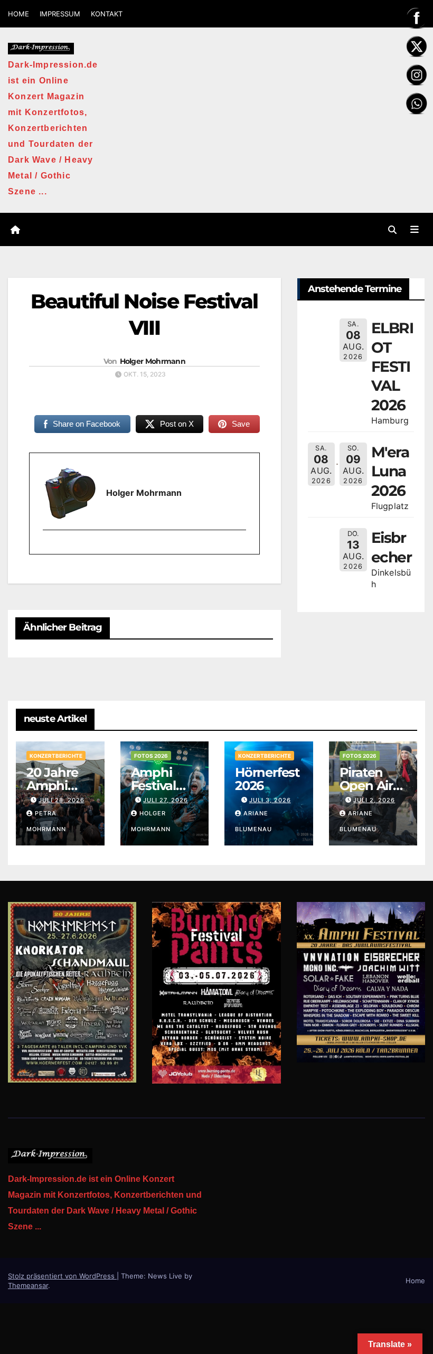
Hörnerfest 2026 (267, 779)
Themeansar (28, 1285)
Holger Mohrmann (153, 361)
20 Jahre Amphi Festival (52, 785)
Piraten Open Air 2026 (366, 785)
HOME (18, 14)
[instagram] (48, 548)
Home (415, 1280)
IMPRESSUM (60, 14)
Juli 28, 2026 (61, 800)
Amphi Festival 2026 (153, 785)
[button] (392, 229)
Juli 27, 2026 (165, 800)
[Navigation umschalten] (414, 229)
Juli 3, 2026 (270, 800)
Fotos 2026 (151, 756)
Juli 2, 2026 (374, 800)
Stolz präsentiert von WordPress (62, 1276)
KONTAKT (107, 14)
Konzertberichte (56, 756)
